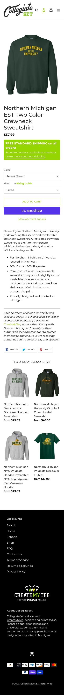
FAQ (9, 548)
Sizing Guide (24, 183)
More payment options (32, 218)
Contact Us (14, 554)
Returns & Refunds (20, 565)
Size (18, 183)
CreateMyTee (12, 324)
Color (7, 169)
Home (11, 531)
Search (11, 525)
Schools (12, 537)
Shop (10, 542)
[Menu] (58, 10)
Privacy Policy (16, 571)
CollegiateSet (27, 683)
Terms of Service (18, 560)
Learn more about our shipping (25, 156)
